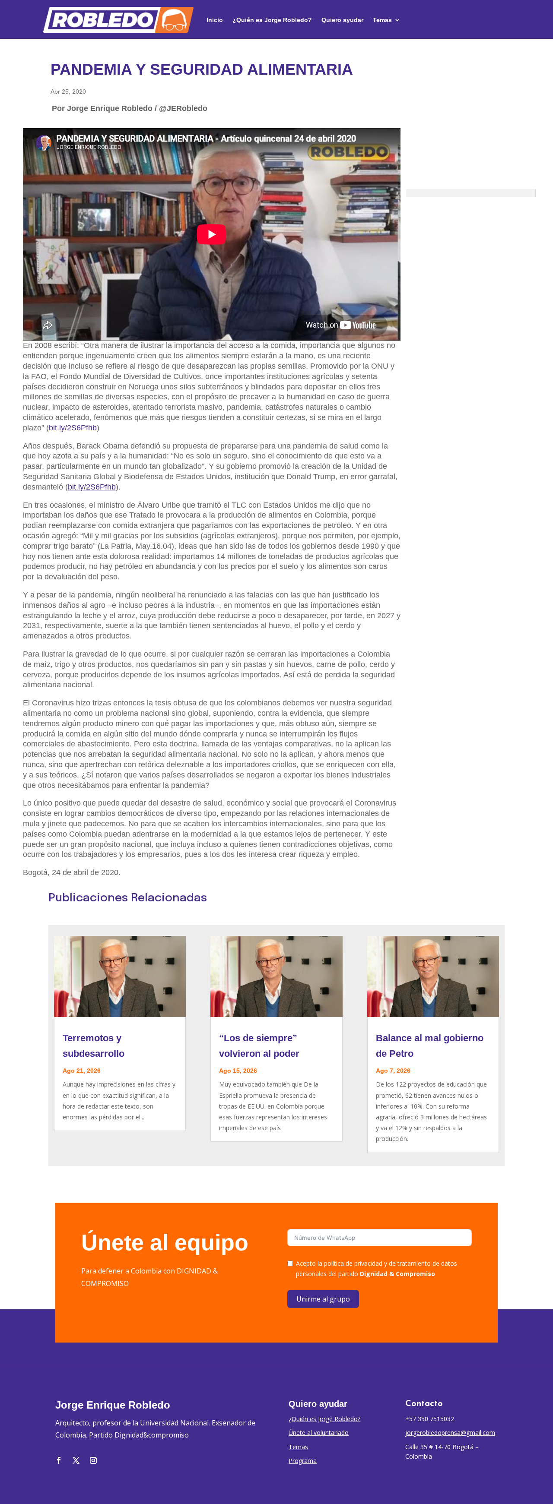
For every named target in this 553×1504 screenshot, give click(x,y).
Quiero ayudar (342, 19)
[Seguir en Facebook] (59, 1460)
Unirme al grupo (323, 1299)
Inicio (215, 19)
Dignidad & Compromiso (397, 1274)
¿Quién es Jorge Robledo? (272, 19)
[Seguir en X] (76, 1460)
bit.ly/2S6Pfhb (73, 427)
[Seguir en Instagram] (93, 1460)
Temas (382, 19)
